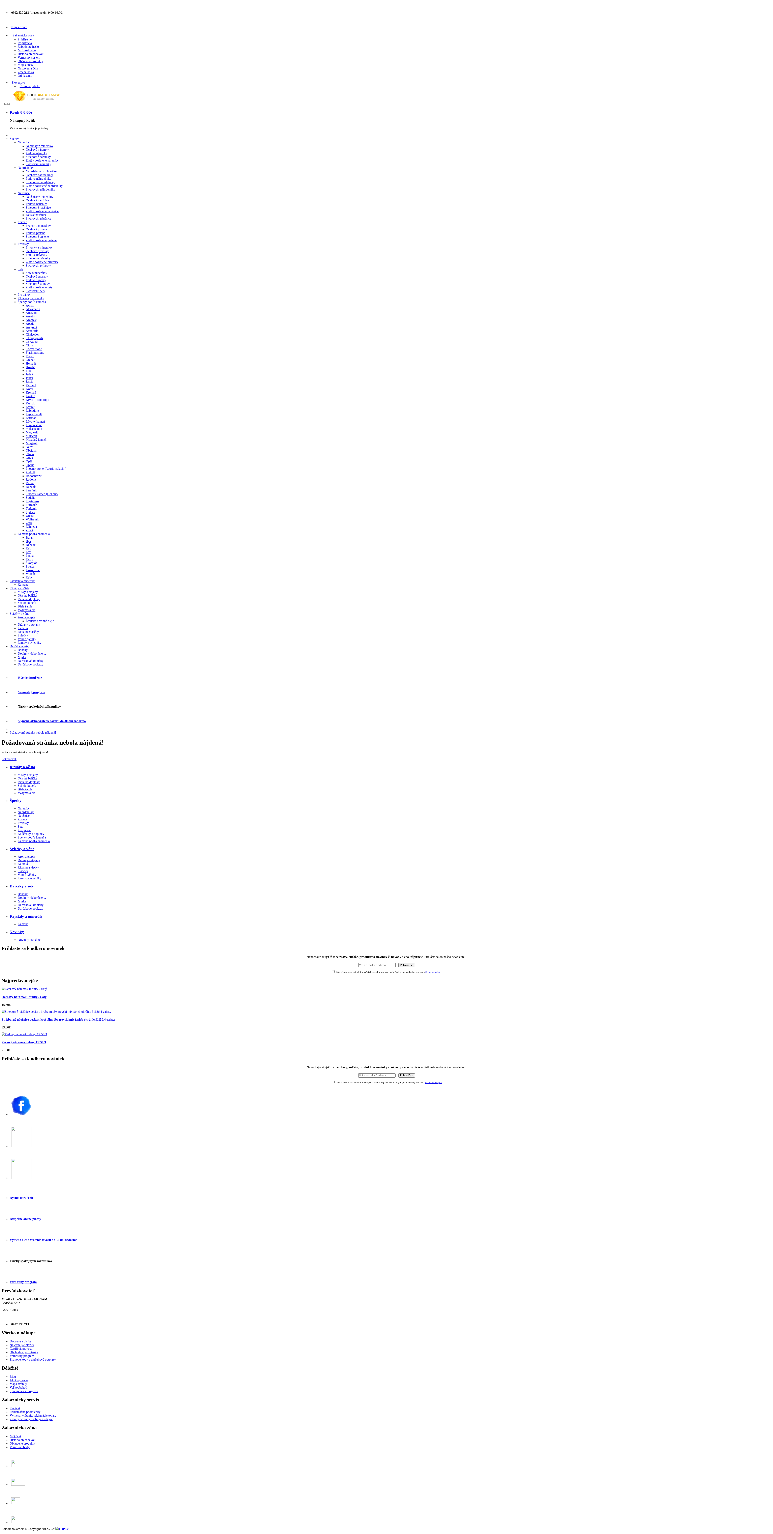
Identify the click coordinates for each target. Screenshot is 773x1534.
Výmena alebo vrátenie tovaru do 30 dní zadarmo (43, 1240)
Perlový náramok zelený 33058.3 (24, 1042)
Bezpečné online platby (25, 1219)
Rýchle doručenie (21, 1197)
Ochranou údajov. (433, 972)
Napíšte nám (19, 27)
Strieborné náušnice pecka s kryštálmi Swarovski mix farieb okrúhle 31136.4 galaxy (58, 1019)
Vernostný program (23, 1282)
